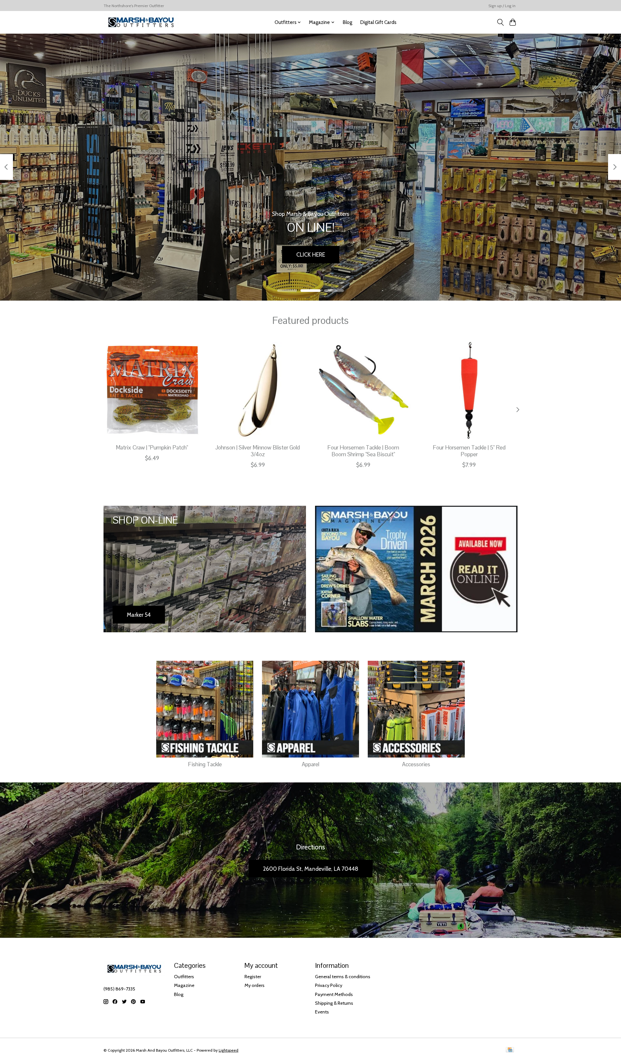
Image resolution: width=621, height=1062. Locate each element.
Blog (347, 22)
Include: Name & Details (473, 254)
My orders (255, 985)
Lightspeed (228, 1050)
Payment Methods (334, 994)
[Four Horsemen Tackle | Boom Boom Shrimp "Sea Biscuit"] (363, 390)
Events (322, 1012)
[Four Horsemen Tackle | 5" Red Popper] (469, 390)
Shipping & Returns (334, 1003)
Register (253, 976)
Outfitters (184, 976)
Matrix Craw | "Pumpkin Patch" (152, 447)
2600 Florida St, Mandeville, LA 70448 (310, 868)
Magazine (184, 985)
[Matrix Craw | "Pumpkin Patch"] (152, 390)
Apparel (310, 764)
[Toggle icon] (500, 22)
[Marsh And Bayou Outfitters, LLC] (141, 22)
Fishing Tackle (205, 764)
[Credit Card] (510, 1050)
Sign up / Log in (502, 5)
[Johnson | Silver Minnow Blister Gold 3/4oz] (257, 390)
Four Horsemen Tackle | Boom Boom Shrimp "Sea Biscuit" (363, 451)
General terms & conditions (342, 976)
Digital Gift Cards (378, 22)
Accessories (416, 764)
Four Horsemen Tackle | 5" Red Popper (469, 451)
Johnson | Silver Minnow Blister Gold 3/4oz (257, 451)
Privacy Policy (328, 985)
